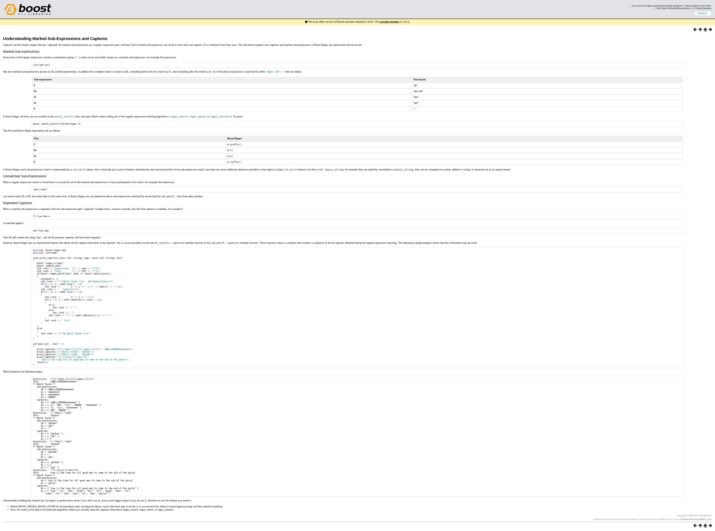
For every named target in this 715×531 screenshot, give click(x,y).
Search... (704, 13)
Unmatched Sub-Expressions (24, 176)
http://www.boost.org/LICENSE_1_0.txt (696, 519)
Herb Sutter (662, 8)
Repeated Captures (17, 203)
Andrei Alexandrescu (680, 8)
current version (389, 21)
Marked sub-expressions (21, 51)
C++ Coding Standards (701, 8)
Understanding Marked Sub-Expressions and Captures (55, 38)
